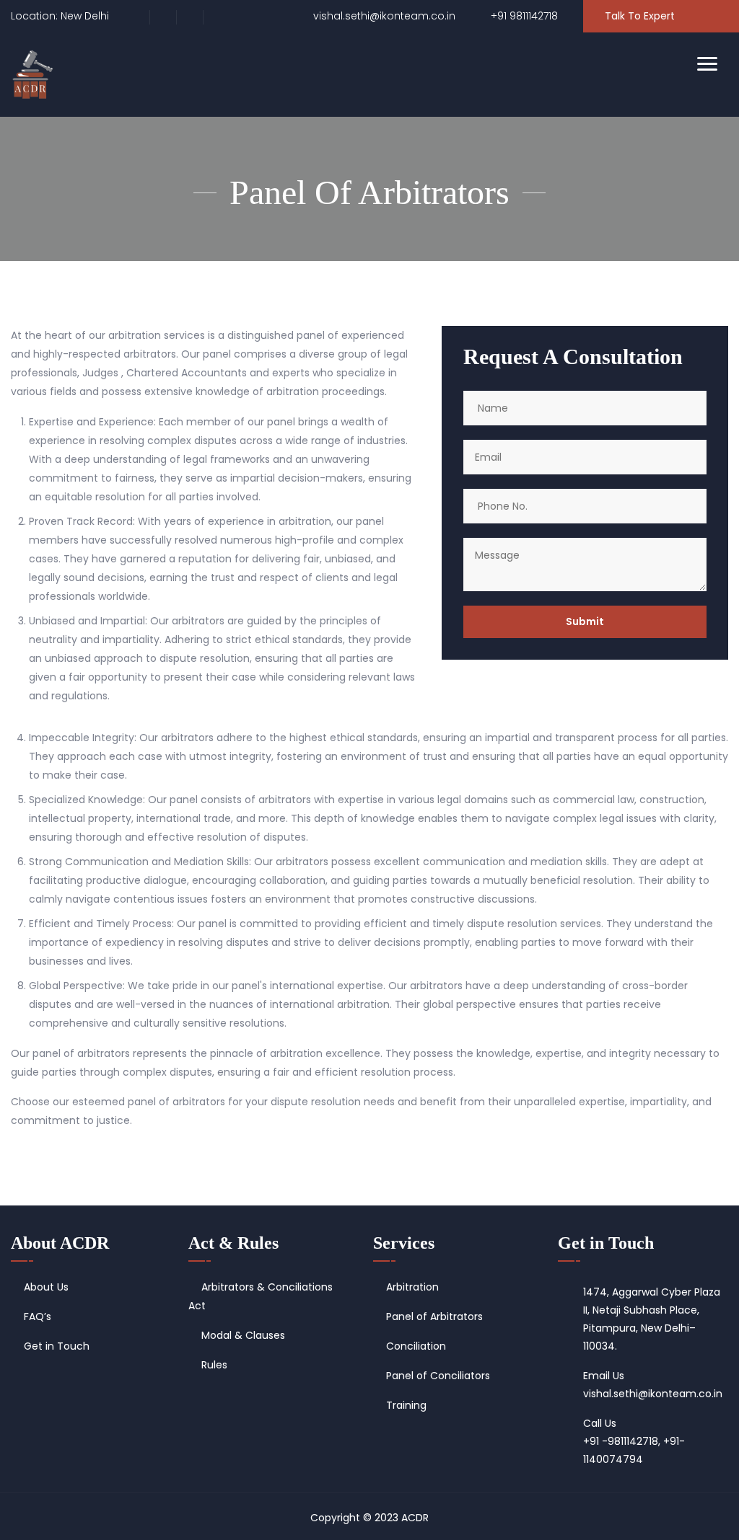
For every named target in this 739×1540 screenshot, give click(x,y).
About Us (46, 1287)
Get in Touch (56, 1346)
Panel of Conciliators (438, 1375)
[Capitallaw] (33, 75)
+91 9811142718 (523, 16)
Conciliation (416, 1346)
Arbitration (412, 1287)
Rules (214, 1365)
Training (406, 1405)
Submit (585, 621)
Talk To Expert (640, 16)
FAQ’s (37, 1316)
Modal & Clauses (243, 1335)
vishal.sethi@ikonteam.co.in (382, 16)
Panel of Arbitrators (434, 1316)
